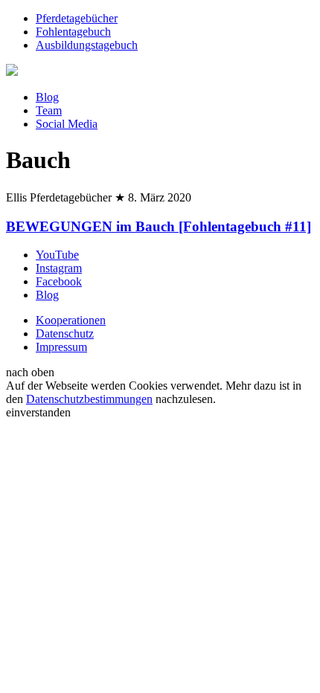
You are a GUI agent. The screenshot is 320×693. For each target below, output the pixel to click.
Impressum (61, 347)
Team (49, 110)
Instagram (59, 268)
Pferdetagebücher (77, 18)
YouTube (57, 254)
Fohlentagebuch (73, 31)
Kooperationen (71, 320)
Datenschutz (65, 333)
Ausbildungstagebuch (87, 45)
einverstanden (38, 412)
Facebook (59, 281)
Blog (47, 97)
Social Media (66, 123)
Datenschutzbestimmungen (89, 399)
